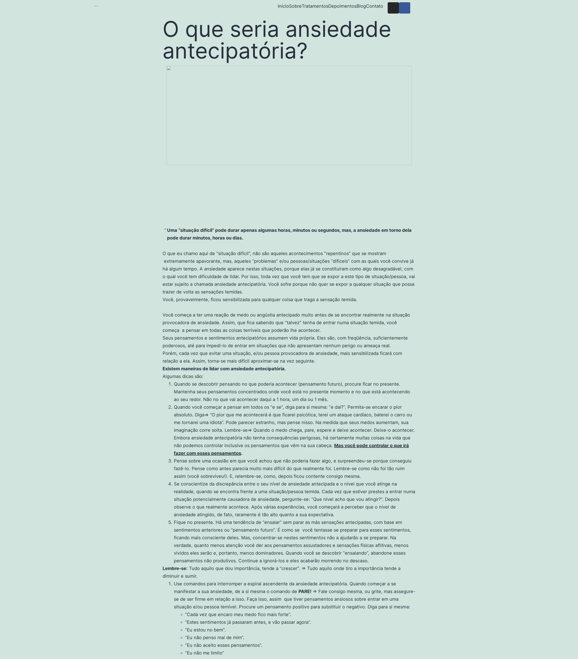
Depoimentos (342, 6)
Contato (374, 6)
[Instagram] (393, 8)
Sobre (295, 6)
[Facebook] (404, 8)
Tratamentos (315, 6)
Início (283, 6)
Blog (361, 6)
